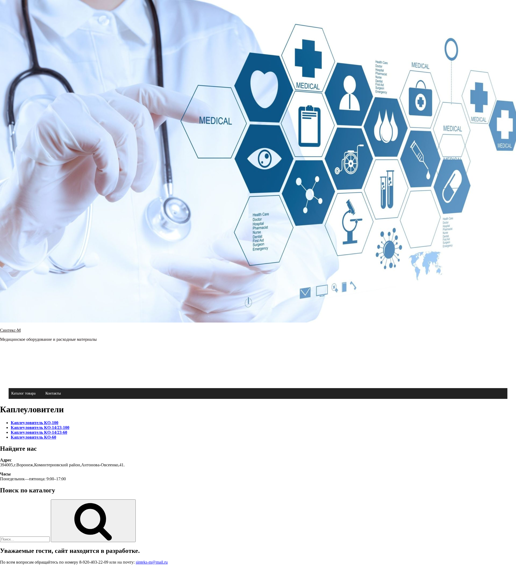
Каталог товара (23, 393)
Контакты (53, 393)
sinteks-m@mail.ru (152, 562)
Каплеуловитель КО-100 (34, 422)
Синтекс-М (10, 330)
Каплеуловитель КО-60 (33, 437)
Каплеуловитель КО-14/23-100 (40, 427)
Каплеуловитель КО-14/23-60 (39, 432)
